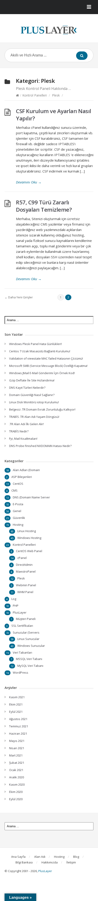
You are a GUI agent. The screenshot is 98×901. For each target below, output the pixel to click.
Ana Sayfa (18, 857)
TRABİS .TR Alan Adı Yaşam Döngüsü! (34, 417)
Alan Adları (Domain (26, 470)
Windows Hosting (29, 538)
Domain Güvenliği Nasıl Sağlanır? (31, 395)
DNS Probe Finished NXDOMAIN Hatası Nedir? (40, 446)
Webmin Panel (26, 585)
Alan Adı (39, 857)
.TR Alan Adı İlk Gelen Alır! (26, 424)
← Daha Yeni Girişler (19, 297)
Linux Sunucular (28, 639)
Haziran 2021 (18, 733)
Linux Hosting (26, 531)
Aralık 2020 (16, 777)
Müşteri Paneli (26, 619)
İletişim (71, 862)
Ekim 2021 (16, 704)
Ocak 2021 (16, 770)
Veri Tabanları (22, 652)
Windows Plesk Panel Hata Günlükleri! (35, 344)
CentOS (18, 484)
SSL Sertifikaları (22, 626)
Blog (76, 857)
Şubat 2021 (16, 763)
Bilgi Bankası (24, 862)
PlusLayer (19, 612)
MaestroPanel (26, 571)
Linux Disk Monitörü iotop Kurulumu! (34, 402)
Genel (17, 511)
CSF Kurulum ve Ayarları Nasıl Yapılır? (53, 114)
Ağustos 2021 (18, 719)
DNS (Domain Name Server (31, 497)
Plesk (56, 95)
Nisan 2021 (16, 748)
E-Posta (18, 504)
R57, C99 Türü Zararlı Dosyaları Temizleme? (44, 205)
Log (13, 599)
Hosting (18, 525)
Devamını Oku (28, 182)
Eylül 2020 (16, 799)
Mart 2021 (16, 755)
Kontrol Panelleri (34, 95)
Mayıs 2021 (16, 741)
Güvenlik (19, 518)
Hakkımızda (49, 862)
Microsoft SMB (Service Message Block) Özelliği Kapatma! (48, 366)
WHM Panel (25, 592)
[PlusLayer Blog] (49, 30)
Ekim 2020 (16, 792)
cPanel (22, 558)
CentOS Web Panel (29, 551)
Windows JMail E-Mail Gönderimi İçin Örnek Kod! (42, 373)
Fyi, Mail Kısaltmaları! (23, 439)
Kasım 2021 (17, 697)
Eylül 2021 (16, 712)
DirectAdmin (24, 565)
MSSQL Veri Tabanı (29, 659)
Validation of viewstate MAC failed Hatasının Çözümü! (46, 358)
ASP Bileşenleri (21, 477)
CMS (14, 490)
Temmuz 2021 (18, 726)
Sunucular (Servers (26, 632)
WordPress (20, 672)
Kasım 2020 (17, 784)
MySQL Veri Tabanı (30, 666)
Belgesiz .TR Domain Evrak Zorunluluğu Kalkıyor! (42, 409)
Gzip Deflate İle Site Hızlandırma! (31, 380)
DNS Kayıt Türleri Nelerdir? (27, 388)
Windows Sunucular (31, 646)
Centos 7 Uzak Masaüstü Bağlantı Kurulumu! (39, 351)
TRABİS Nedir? (18, 431)
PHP (15, 606)
